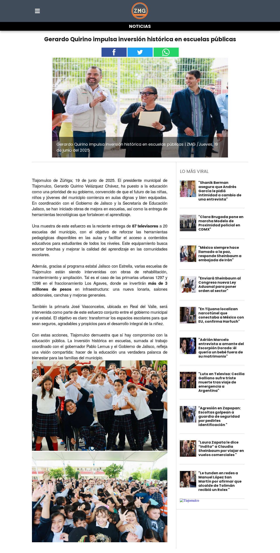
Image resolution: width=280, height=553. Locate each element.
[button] (37, 11)
